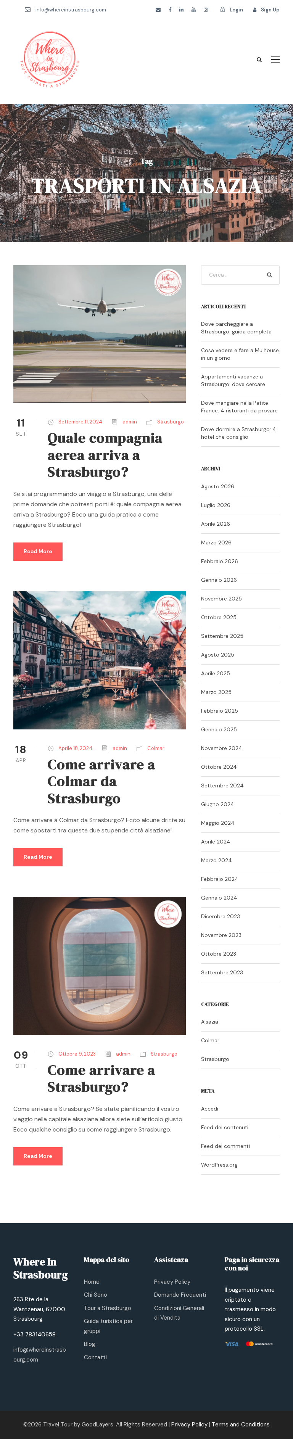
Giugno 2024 (217, 804)
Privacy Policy (172, 1282)
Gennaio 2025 (219, 729)
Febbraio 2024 (219, 879)
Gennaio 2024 (219, 897)
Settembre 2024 (222, 785)
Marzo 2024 (216, 860)
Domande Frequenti (180, 1295)
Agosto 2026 (217, 486)
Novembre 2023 (221, 935)
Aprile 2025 (215, 673)
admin (129, 422)
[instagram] (206, 9)
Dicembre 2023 (220, 916)
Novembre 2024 (221, 748)
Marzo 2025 (216, 692)
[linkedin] (181, 9)
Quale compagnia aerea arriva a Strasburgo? (105, 454)
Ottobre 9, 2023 (77, 1054)
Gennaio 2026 (219, 579)
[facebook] (170, 9)
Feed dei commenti (225, 1146)
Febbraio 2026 (219, 561)
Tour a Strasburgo (107, 1308)
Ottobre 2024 (219, 766)
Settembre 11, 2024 (80, 422)
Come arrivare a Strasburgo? (101, 1078)
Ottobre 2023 (218, 953)
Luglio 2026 (215, 505)
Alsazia (209, 1021)
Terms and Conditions (241, 1424)
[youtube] (194, 9)
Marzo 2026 (216, 542)
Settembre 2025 (222, 636)
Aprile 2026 (215, 523)
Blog (89, 1344)
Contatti (95, 1357)
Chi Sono (95, 1295)
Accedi (209, 1108)
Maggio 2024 (218, 822)
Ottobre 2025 (219, 617)
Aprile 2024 (215, 841)
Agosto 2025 (217, 654)
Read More (38, 551)
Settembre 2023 (222, 972)
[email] (158, 9)
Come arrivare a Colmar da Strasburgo (101, 781)
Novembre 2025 (221, 598)
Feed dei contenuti (224, 1127)
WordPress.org (219, 1164)
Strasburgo (170, 422)
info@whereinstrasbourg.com (70, 9)
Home (92, 1282)
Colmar (155, 748)
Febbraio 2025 (219, 710)
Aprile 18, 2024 (75, 748)
